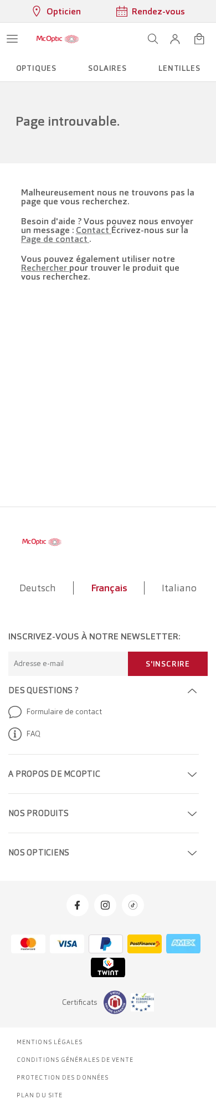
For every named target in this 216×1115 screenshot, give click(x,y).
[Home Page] (57, 39)
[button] (175, 39)
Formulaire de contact (64, 711)
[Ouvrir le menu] (12, 39)
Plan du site (40, 1095)
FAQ (33, 734)
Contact (93, 230)
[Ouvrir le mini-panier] (199, 39)
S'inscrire (168, 664)
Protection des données (63, 1077)
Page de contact (55, 239)
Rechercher (45, 267)
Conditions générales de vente (75, 1060)
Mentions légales (50, 1042)
